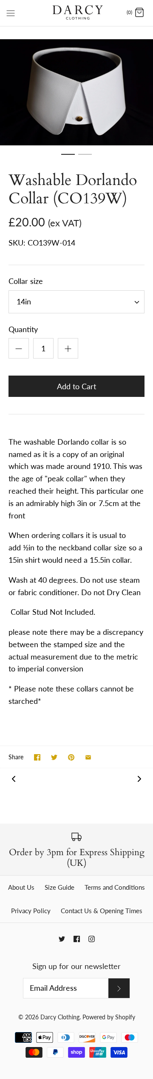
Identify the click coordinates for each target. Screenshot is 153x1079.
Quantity (23, 329)
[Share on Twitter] (54, 757)
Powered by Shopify (108, 1017)
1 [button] (68, 158)
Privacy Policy (31, 910)
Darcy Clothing (59, 1017)
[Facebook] (77, 939)
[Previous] (13, 778)
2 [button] (85, 158)
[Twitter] (62, 939)
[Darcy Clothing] (76, 13)
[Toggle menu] (10, 12)
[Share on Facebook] (37, 757)
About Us (21, 887)
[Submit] (119, 988)
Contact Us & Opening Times (101, 910)
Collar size (25, 281)
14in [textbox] (24, 301)
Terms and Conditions (115, 887)
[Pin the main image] (71, 757)
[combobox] (76, 301)
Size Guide (59, 887)
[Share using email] (88, 757)
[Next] (139, 778)
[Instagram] (91, 939)
